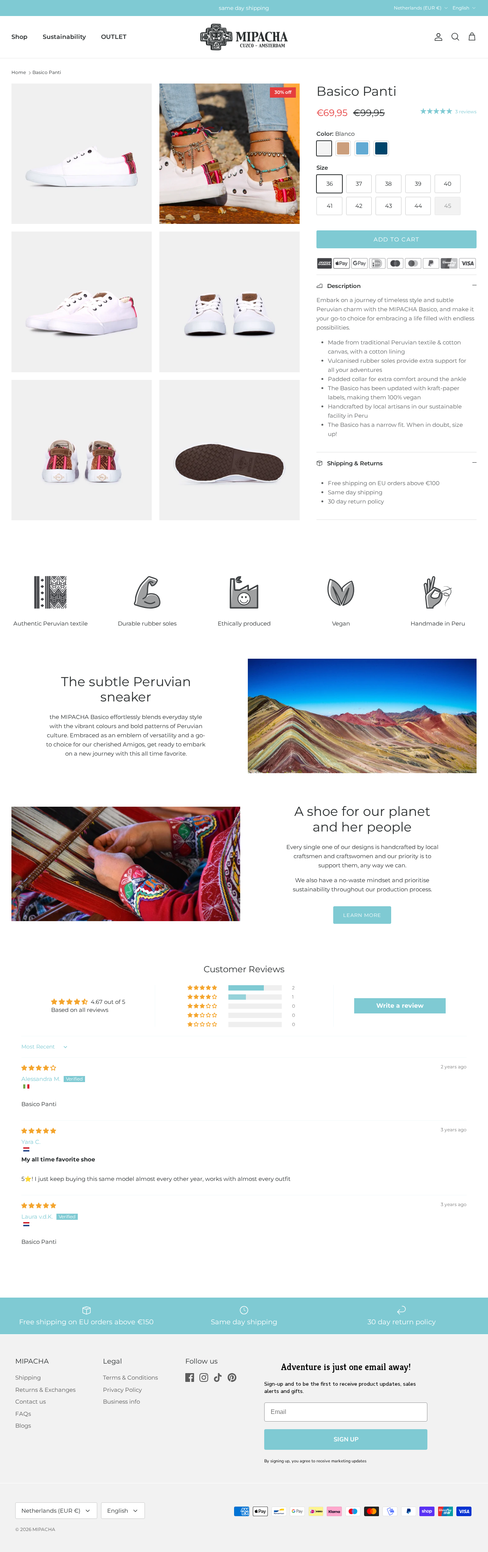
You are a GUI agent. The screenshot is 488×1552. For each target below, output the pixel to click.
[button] (203, 988)
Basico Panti (46, 72)
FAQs (23, 1413)
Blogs (23, 1425)
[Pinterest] (232, 1377)
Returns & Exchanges (45, 1389)
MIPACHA (43, 1529)
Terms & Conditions (130, 1377)
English (461, 8)
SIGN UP (346, 1439)
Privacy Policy (122, 1389)
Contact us (30, 1401)
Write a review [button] (400, 1005)
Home (18, 72)
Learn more (362, 915)
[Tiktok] (218, 1377)
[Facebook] (189, 1377)
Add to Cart (396, 239)
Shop (19, 36)
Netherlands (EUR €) (417, 8)
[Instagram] (203, 1377)
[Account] (437, 37)
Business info (121, 1401)
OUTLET (114, 36)
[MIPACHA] (244, 37)
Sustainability (64, 36)
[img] (38, 1067)
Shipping (28, 1377)
